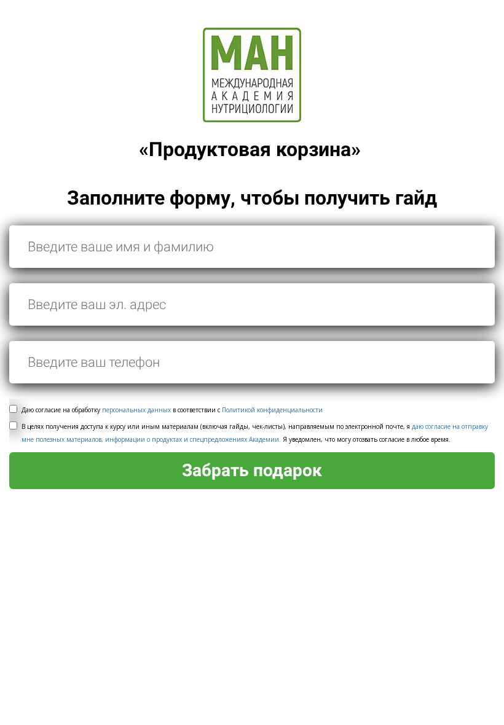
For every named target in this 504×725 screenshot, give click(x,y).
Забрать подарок (252, 470)
